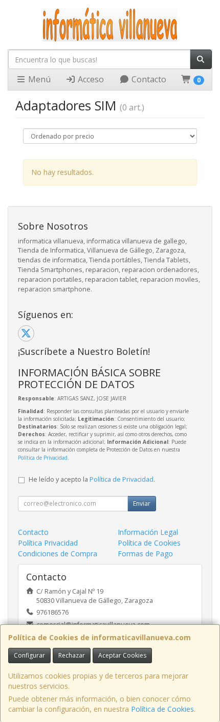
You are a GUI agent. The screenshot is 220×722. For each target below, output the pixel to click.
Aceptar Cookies (122, 655)
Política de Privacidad (43, 457)
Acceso (90, 79)
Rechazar (71, 655)
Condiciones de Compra (57, 553)
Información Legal (148, 532)
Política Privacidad (48, 543)
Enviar (141, 503)
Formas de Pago (145, 553)
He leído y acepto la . (92, 479)
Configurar (29, 655)
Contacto (147, 79)
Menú (38, 79)
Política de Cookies (162, 709)
